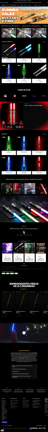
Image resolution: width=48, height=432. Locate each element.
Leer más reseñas (24, 265)
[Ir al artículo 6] (17, 127)
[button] (23, 263)
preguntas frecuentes (14, 410)
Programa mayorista (26, 413)
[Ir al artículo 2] (5, 127)
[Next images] (45, 188)
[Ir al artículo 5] (14, 127)
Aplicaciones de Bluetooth (14, 408)
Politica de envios (25, 409)
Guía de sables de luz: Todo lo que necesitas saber (37, 413)
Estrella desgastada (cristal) (39, 151)
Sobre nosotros (13, 411)
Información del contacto (14, 412)
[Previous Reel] (43, 322)
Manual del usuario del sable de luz (15, 407)
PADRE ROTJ (9, 151)
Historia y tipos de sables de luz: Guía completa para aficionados (37, 410)
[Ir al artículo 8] (22, 127)
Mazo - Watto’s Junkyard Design (33, 105)
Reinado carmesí (39, 172)
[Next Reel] (45, 322)
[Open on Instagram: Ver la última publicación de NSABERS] (8, 309)
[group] (24, 15)
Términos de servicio (26, 410)
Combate (39, 59)
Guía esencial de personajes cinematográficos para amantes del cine (37, 407)
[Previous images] (2, 188)
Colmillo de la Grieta (9, 172)
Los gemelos (24, 59)
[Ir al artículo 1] (3, 127)
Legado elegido (24, 172)
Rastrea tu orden (13, 414)
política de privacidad (26, 406)
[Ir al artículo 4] (11, 127)
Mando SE (8, 59)
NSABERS (26, 103)
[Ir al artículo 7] (20, 127)
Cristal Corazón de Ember (24, 151)
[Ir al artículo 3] (8, 127)
